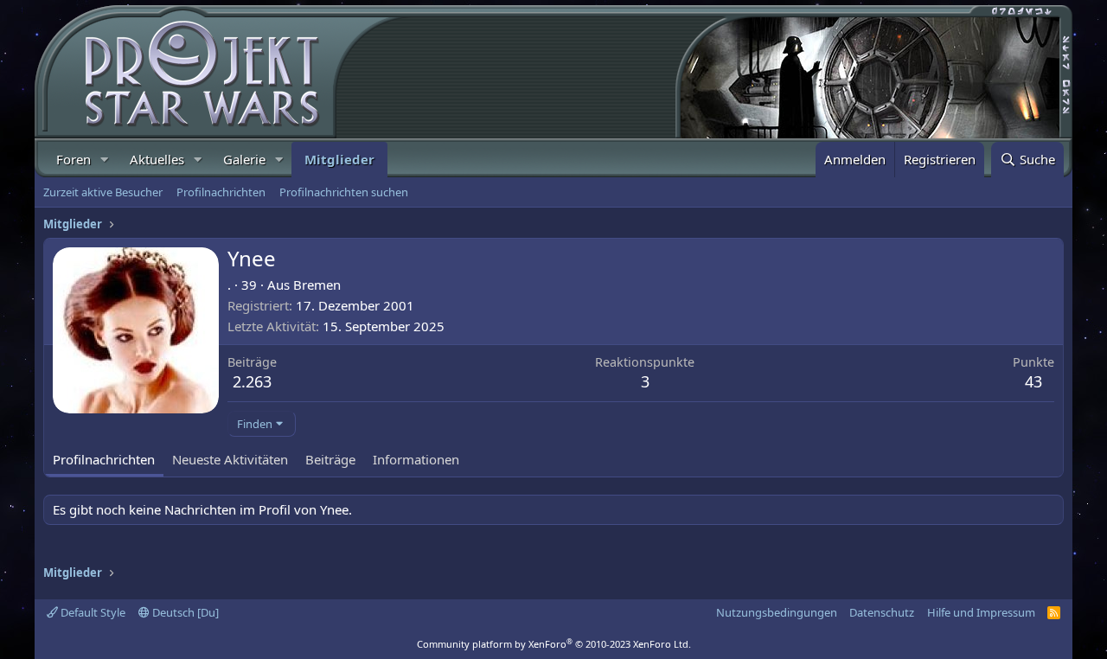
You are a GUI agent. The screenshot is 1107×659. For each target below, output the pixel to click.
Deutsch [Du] (184, 612)
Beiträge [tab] (330, 459)
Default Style (91, 612)
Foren (73, 159)
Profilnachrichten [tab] (104, 459)
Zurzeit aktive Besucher (103, 192)
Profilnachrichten (221, 192)
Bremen (317, 284)
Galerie (244, 159)
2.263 (252, 381)
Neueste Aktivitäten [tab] (230, 459)
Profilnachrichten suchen (343, 192)
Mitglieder (339, 159)
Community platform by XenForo (554, 643)
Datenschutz (881, 612)
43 (1033, 381)
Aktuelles (157, 159)
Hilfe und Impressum (981, 612)
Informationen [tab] (416, 459)
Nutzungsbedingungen (776, 612)
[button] (105, 159)
